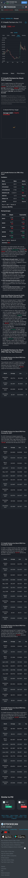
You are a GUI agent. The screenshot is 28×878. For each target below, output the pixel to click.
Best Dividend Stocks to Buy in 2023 (10, 840)
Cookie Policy (13, 829)
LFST (7, 802)
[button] (2, 7)
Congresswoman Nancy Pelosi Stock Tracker (12, 842)
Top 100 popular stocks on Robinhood (11, 844)
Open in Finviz (23, 815)
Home (3, 18)
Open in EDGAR (18, 817)
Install (24, 2)
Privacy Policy (4, 829)
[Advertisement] (14, 67)
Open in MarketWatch (8, 817)
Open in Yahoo (5, 815)
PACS (22, 802)
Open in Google (14, 815)
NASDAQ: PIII (9, 18)
